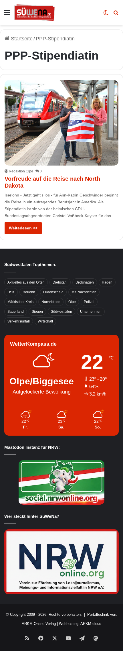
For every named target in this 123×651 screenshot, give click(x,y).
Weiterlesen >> (23, 228)
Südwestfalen (61, 312)
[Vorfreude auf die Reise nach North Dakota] (61, 123)
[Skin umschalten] (106, 14)
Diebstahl (60, 282)
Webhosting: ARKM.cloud (80, 624)
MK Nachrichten (84, 292)
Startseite (21, 39)
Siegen (37, 312)
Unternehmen (91, 312)
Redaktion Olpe (21, 171)
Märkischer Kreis (20, 302)
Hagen (107, 282)
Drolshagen (85, 282)
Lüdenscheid (53, 292)
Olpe (72, 302)
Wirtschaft (45, 321)
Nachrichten (50, 302)
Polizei (89, 302)
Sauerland (15, 312)
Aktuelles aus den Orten (26, 282)
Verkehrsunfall (18, 321)
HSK (11, 292)
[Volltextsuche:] (116, 14)
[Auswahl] (7, 14)
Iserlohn (29, 292)
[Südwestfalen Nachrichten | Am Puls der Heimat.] (34, 12)
